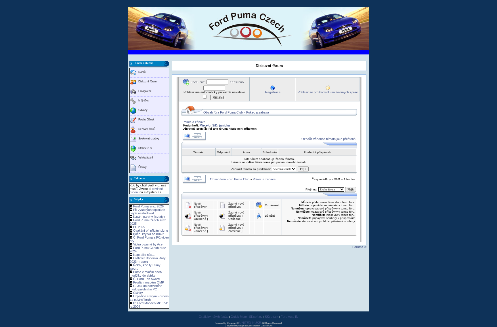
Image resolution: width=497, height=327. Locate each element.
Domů (142, 72)
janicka (224, 125)
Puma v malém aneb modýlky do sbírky (146, 273)
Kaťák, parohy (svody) (149, 216)
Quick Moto (239, 316)
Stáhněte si (145, 148)
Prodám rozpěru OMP (148, 282)
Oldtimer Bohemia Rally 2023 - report (148, 259)
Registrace (272, 92)
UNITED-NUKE (250, 322)
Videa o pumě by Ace (148, 244)
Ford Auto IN (289, 316)
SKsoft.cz (256, 316)
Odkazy (143, 110)
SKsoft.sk (271, 316)
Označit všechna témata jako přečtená (328, 139)
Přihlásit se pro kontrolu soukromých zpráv (328, 92)
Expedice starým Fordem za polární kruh (149, 297)
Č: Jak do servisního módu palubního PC (146, 287)
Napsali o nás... (144, 254)
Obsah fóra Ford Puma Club (223, 112)
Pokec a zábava (257, 112)
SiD (214, 125)
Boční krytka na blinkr (148, 234)
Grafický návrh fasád (213, 316)
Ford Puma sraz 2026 (148, 206)
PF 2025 (139, 227)
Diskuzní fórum (147, 81)
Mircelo (205, 125)
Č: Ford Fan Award (146, 279)
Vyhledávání (145, 157)
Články (142, 167)
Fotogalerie (145, 91)
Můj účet (143, 100)
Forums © (359, 247)
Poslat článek (146, 119)
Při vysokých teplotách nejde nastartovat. (147, 211)
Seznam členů (146, 129)
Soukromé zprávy (148, 138)
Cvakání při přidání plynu (150, 230)
